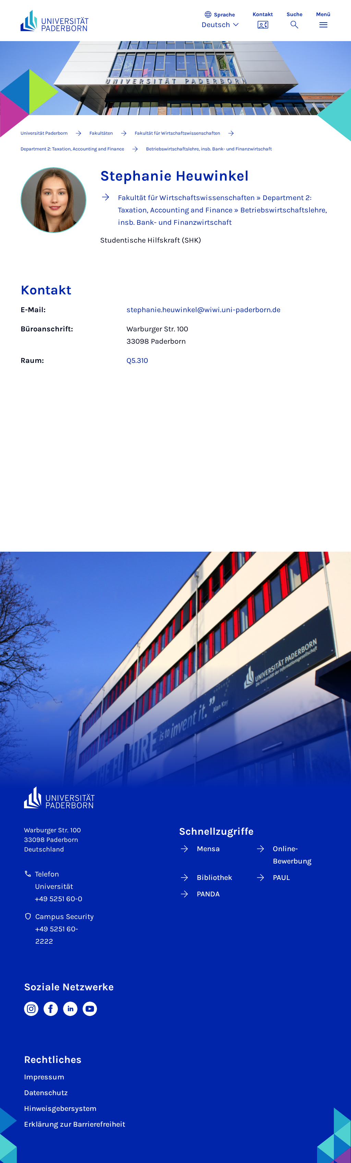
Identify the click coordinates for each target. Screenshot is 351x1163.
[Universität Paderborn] (59, 797)
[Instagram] (31, 1008)
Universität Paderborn (44, 133)
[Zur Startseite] (54, 20)
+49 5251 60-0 (58, 898)
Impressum (44, 1077)
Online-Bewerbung (292, 855)
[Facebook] (51, 1008)
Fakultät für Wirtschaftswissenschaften (177, 133)
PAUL (281, 877)
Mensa (208, 848)
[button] (224, 20)
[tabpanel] (175, 339)
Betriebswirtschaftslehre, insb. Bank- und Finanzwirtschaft (209, 149)
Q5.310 (137, 360)
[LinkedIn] (70, 1008)
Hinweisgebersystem (60, 1108)
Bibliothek (214, 877)
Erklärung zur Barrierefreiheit (74, 1124)
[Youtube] (90, 1008)
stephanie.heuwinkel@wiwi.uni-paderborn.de (203, 309)
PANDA (208, 894)
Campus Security (64, 916)
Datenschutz (46, 1092)
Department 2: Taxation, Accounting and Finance (72, 149)
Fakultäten (101, 133)
